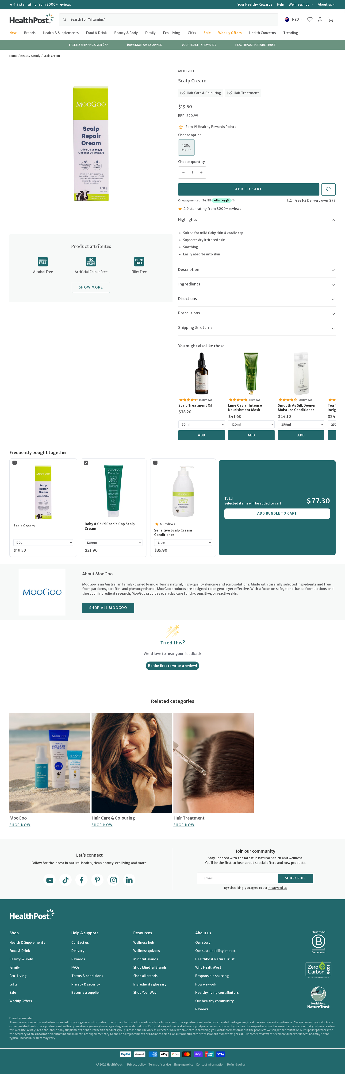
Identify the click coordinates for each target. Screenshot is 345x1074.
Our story (203, 942)
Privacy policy (136, 1064)
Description (188, 269)
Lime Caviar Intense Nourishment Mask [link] (245, 407)
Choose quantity (191, 162)
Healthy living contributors (217, 992)
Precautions (189, 313)
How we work (205, 984)
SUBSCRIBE (295, 878)
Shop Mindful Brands (150, 967)
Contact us (80, 942)
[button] (310, 19)
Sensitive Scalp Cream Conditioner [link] (173, 532)
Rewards (78, 959)
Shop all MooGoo (108, 608)
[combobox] (168, 19)
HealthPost (115, 1064)
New (13, 33)
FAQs (75, 967)
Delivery (77, 951)
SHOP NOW (19, 825)
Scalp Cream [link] (24, 526)
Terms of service (159, 1064)
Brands (29, 33)
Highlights (187, 219)
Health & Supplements (61, 33)
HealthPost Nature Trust (215, 959)
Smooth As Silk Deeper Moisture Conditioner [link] (297, 407)
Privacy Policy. (277, 887)
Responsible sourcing (212, 976)
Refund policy (236, 1064)
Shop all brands (145, 976)
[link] (201, 373)
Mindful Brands (145, 959)
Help (280, 4)
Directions (187, 298)
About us (325, 4)
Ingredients (189, 284)
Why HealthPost (208, 967)
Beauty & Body (126, 33)
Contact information (210, 1064)
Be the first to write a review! (172, 666)
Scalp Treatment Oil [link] (195, 405)
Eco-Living (171, 33)
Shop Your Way (145, 992)
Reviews (201, 1009)
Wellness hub (299, 4)
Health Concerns (262, 33)
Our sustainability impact (215, 951)
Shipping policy (183, 1064)
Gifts (192, 33)
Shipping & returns (195, 327)
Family (150, 33)
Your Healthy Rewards (255, 4)
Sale (207, 33)
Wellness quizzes (146, 951)
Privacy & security (85, 984)
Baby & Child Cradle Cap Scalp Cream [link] (110, 526)
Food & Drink (96, 33)
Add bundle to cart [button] (277, 513)
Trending (290, 33)
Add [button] (202, 435)
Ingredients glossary (149, 984)
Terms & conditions (87, 976)
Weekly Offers (230, 33)
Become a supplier (85, 992)
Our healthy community (214, 1001)
